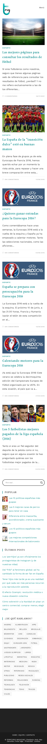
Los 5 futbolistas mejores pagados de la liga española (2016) (22, 434)
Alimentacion (21, 625)
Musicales (19, 666)
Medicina (23, 662)
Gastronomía (10, 648)
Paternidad (19, 671)
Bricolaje (35, 629)
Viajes (7, 694)
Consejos (31, 634)
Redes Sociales (25, 675)
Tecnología (9, 685)
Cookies (37, 741)
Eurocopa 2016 (20, 643)
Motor (7, 666)
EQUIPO (22, 735)
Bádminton (9, 634)
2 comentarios (11, 96)
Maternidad (9, 662)
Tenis (21, 689)
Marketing (22, 657)
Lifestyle (8, 657)
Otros (7, 671)
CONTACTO (30, 735)
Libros (28, 652)
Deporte (6, 48)
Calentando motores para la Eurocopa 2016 (22, 363)
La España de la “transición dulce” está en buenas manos (22, 144)
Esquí (6, 643)
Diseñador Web (32, 740)
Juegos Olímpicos (12, 652)
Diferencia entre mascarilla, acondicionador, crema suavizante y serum (23, 520)
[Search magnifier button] (41, 482)
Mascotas (35, 657)
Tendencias (9, 689)
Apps (34, 625)
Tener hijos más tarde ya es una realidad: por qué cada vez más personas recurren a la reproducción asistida (23, 583)
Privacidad (29, 741)
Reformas (8, 680)
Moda (34, 662)
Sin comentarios (12, 179)
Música (31, 666)
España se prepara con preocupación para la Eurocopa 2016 (18, 292)
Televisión (24, 685)
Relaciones (22, 680)
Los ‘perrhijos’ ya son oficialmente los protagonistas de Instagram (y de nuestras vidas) (21, 560)
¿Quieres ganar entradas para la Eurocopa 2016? (20, 216)
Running (36, 680)
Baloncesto (9, 629)
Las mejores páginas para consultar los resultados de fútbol (22, 57)
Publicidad (9, 675)
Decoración (22, 638)
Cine (20, 634)
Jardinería (25, 648)
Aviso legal (19, 741)
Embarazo (37, 638)
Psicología (34, 671)
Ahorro (7, 625)
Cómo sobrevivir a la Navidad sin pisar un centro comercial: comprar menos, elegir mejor (23, 605)
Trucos (31, 689)
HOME (14, 735)
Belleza (23, 629)
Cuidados (8, 638)
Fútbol (34, 643)
